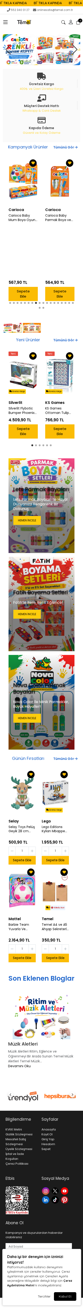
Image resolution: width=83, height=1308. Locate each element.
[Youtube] (65, 1191)
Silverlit (15, 402)
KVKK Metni (14, 1129)
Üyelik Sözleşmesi (19, 1149)
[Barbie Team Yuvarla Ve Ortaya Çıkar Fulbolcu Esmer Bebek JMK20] (22, 890)
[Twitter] (55, 1191)
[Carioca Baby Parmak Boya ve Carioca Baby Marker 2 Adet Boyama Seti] (23, 181)
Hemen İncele (27, 520)
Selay (14, 821)
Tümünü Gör (64, 147)
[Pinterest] (65, 1199)
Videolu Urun (58, 907)
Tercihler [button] (44, 1296)
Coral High (55, 209)
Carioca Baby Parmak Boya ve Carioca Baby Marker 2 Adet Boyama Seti (21, 217)
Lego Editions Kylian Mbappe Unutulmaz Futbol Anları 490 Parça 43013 (55, 829)
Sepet (46, 1149)
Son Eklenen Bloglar (41, 978)
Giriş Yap (48, 1139)
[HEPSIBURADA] (60, 1096)
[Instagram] (46, 1191)
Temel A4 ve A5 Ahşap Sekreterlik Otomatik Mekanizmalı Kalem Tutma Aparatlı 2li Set (55, 926)
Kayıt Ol (47, 1134)
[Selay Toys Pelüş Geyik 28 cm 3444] (22, 793)
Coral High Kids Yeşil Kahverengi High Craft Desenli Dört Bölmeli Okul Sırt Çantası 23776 (59, 217)
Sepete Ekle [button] (23, 294)
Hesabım (48, 1144)
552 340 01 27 (20, 10)
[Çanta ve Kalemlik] (41, 49)
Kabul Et (65, 1296)
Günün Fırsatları (28, 758)
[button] (5, 22)
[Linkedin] (46, 1199)
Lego (46, 821)
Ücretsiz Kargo (18, 391)
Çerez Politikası (17, 1163)
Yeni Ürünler (28, 340)
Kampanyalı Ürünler (28, 147)
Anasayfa (49, 1129)
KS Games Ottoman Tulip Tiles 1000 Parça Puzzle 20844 (58, 410)
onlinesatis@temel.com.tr (55, 10)
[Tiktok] (55, 1199)
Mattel (15, 919)
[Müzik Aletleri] (41, 1016)
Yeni (13, 354)
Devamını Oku (19, 1066)
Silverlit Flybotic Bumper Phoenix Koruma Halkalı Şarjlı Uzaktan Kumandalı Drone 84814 (22, 410)
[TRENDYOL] (23, 1096)
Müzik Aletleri (23, 1044)
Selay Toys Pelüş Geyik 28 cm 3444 (22, 829)
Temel (47, 919)
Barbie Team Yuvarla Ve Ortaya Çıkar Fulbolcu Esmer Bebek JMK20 (21, 926)
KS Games (55, 402)
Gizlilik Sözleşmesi (19, 1134)
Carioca (16, 209)
